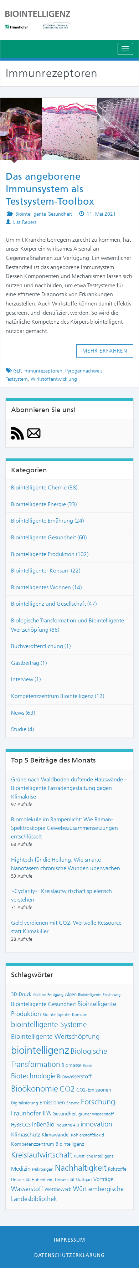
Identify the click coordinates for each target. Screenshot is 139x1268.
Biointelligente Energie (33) (44, 504)
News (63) (23, 712)
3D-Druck (21, 994)
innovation (96, 1124)
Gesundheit (64, 1113)
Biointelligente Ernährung (99, 994)
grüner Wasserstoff (96, 1114)
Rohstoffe (117, 1169)
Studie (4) (22, 729)
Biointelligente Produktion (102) (49, 554)
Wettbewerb (58, 1189)
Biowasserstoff (74, 1076)
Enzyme (72, 1103)
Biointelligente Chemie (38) (44, 487)
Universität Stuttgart (73, 1179)
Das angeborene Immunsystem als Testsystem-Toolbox (50, 189)
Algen (71, 994)
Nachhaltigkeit (81, 1168)
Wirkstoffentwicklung (54, 379)
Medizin (21, 1168)
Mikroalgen (42, 1169)
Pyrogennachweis (83, 371)
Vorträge (103, 1179)
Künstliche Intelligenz (93, 1156)
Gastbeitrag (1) (29, 662)
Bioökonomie (34, 1089)
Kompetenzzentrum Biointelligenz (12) (57, 696)
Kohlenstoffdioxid (87, 1135)
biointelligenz (40, 1050)
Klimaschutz (25, 1134)
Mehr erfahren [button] (105, 351)
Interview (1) (26, 679)
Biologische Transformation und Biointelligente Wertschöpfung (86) (67, 625)
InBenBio (43, 1124)
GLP (17, 371)
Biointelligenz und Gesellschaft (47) (54, 603)
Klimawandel (56, 1135)
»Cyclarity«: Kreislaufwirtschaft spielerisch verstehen (61, 895)
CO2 (67, 1088)
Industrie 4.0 (67, 1125)
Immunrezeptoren (43, 371)
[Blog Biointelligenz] (69, 20)
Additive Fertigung (48, 994)
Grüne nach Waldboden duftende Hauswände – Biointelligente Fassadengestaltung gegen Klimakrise (69, 788)
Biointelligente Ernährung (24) (47, 520)
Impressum (69, 1240)
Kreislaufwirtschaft (41, 1155)
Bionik (88, 1065)
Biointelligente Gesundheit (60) (49, 537)
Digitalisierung (24, 1102)
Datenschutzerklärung (69, 1255)
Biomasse (71, 1065)
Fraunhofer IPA (31, 1113)
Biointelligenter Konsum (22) (45, 570)
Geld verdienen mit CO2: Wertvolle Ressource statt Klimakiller (66, 927)
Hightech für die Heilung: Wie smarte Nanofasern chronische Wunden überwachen (65, 864)
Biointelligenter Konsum (64, 1014)
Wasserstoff (27, 1188)
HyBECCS (21, 1125)
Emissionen (52, 1102)
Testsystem (17, 379)
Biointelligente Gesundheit (43, 214)
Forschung (98, 1102)
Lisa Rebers (24, 222)
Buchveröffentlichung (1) (41, 646)
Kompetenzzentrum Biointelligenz (47, 1144)
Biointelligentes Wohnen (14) (46, 587)
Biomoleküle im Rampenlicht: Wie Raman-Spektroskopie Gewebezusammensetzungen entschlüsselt (64, 828)
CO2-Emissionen (93, 1090)
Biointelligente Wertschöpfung (55, 1036)
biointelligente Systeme (49, 1024)
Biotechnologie (33, 1076)
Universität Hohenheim (32, 1179)
